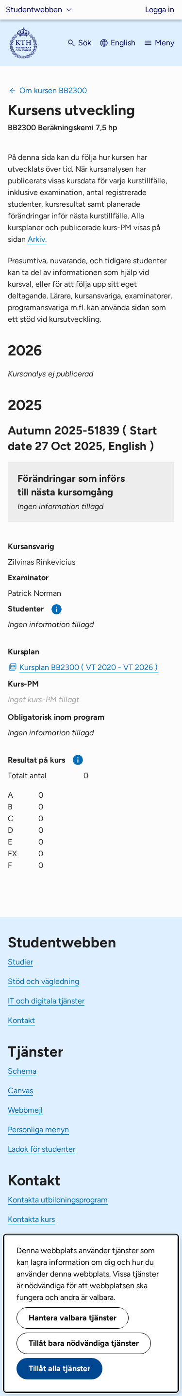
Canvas (20, 1090)
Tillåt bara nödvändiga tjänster (84, 1343)
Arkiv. (37, 239)
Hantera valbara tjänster (72, 1317)
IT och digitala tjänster (46, 1000)
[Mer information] (56, 609)
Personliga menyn (38, 1129)
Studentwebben (34, 9)
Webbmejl (25, 1110)
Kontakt (21, 1020)
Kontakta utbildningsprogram (58, 1199)
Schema (22, 1071)
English (123, 42)
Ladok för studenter (41, 1149)
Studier (20, 961)
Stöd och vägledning (43, 981)
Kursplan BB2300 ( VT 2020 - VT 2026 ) (88, 667)
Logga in (159, 9)
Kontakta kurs (31, 1219)
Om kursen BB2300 (53, 90)
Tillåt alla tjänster (59, 1368)
